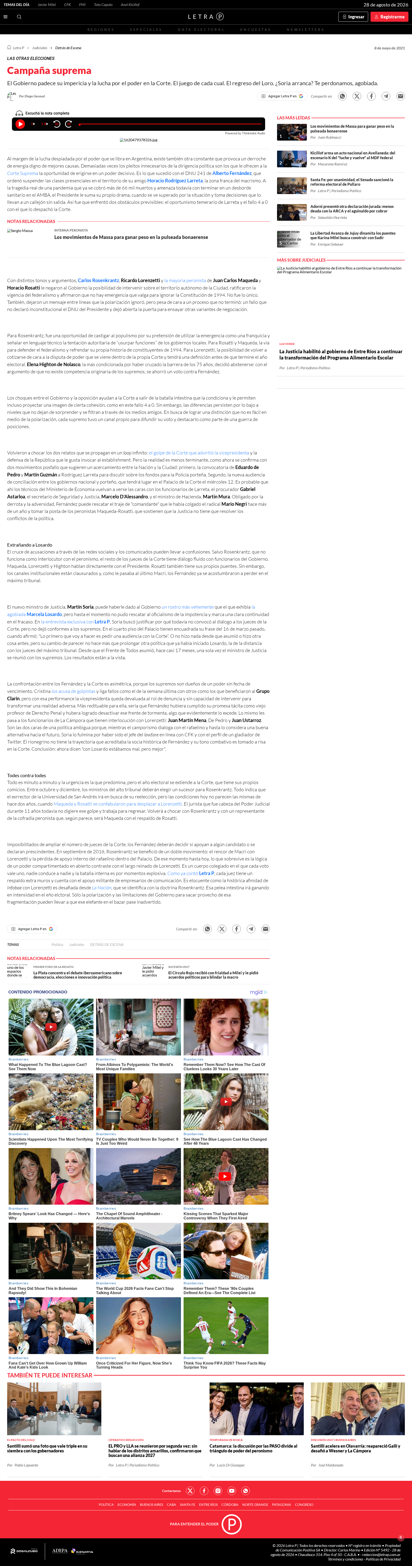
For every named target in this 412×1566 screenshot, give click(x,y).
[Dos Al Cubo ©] (24, 1551)
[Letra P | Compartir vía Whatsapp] (342, 96)
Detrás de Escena (68, 47)
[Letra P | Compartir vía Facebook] (371, 96)
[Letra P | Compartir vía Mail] (401, 96)
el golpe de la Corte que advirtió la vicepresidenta (199, 453)
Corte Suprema (23, 173)
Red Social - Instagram (218, 1491)
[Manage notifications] (401, 1537)
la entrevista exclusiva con (75, 622)
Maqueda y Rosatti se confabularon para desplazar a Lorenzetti (118, 804)
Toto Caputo (103, 4)
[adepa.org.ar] (60, 1551)
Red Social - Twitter (190, 1491)
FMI (82, 4)
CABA (171, 1505)
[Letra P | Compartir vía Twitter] (357, 96)
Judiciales (39, 47)
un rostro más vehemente (188, 607)
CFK (67, 4)
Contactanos (171, 1491)
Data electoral (201, 29)
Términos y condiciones (346, 1559)
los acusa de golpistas (74, 691)
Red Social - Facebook (204, 1491)
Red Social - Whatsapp (246, 1491)
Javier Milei (47, 4)
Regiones (101, 29)
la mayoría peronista (185, 280)
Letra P (18, 47)
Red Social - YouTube (232, 1491)
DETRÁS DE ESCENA (107, 944)
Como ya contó (190, 873)
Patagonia (281, 1505)
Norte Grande (255, 1505)
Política (57, 944)
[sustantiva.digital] (82, 1551)
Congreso (304, 1505)
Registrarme (393, 16)
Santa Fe (187, 1505)
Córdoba (229, 1505)
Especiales (146, 29)
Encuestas (255, 29)
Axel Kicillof (130, 4)
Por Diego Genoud (32, 96)
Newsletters (305, 29)
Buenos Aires (151, 1505)
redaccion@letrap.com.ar (381, 1554)
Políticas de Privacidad (383, 1559)
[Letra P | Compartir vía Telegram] (386, 96)
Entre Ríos (208, 1505)
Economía (127, 1505)
